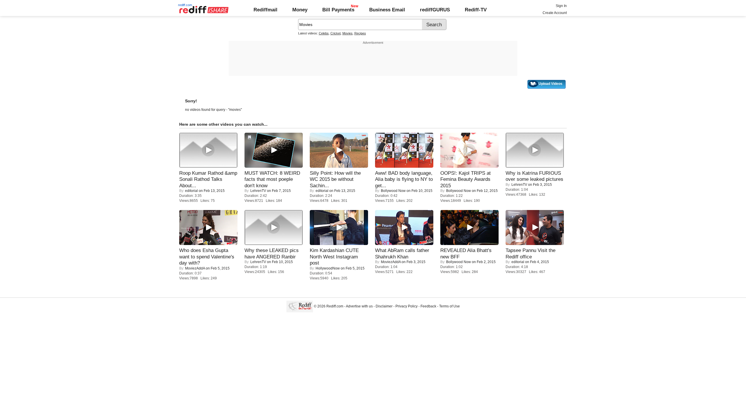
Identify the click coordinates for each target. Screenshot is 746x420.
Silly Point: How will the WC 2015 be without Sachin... (335, 179)
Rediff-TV (476, 9)
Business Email (387, 9)
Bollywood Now (393, 191)
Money (299, 9)
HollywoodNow (328, 268)
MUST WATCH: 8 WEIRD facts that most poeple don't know (272, 179)
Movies (347, 33)
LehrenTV (258, 191)
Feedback (428, 306)
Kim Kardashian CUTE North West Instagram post (334, 256)
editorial (191, 191)
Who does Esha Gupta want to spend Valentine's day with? (206, 256)
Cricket (335, 33)
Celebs (324, 33)
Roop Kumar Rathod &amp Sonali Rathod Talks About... (208, 179)
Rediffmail (265, 9)
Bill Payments (338, 9)
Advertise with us (359, 306)
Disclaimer (384, 306)
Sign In (561, 6)
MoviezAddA (195, 268)
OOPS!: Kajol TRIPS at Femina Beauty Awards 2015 (465, 179)
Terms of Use (449, 306)
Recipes (360, 33)
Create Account (555, 13)
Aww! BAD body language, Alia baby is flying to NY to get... (404, 179)
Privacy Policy (406, 306)
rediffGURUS (435, 9)
